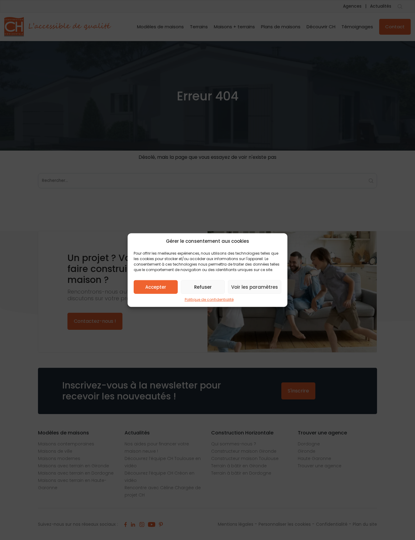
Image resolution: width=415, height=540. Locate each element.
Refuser (203, 287)
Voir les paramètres (254, 287)
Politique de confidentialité (209, 299)
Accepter (155, 287)
